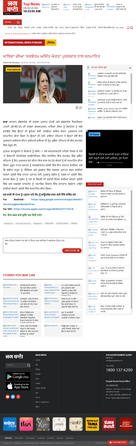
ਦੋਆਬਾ (26, 27)
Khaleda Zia (8, 224)
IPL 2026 (120, 27)
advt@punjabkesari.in (114, 361)
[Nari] (26, 424)
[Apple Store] (19, 386)
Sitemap (58, 443)
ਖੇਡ (56, 27)
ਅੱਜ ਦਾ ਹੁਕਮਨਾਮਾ (72, 27)
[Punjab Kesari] (109, 424)
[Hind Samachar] (126, 424)
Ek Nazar (94, 134)
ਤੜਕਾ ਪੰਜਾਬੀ (48, 27)
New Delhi (19, 438)
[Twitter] (13, 397)
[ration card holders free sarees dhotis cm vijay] (74, 18)
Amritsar (60, 438)
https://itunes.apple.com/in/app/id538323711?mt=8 (43, 209)
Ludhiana (41, 438)
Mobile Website (47, 443)
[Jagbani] (17, 358)
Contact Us (7, 443)
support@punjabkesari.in (120, 398)
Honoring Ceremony (23, 224)
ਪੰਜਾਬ (10, 27)
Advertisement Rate (31, 443)
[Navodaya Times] (9, 424)
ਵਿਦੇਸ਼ (20, 27)
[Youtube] (7, 397)
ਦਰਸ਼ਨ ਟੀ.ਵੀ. (91, 27)
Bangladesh (38, 224)
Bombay (50, 438)
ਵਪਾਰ (61, 27)
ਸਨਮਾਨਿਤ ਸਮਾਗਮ (62, 224)
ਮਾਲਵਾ (39, 27)
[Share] (77, 108)
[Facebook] (18, 397)
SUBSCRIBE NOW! (119, 442)
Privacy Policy (68, 443)
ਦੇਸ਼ (15, 27)
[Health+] (76, 424)
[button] (112, 67)
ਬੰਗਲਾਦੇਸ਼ (74, 224)
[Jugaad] (59, 424)
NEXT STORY (71, 251)
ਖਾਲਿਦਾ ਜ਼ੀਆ (49, 224)
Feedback (17, 443)
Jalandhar (69, 438)
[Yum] (43, 424)
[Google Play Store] (19, 376)
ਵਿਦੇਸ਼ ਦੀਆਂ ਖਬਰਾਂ (95, 185)
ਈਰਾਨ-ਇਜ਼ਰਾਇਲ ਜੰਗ (106, 27)
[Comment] (80, 108)
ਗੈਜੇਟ (82, 27)
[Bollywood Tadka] (92, 424)
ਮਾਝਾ (33, 27)
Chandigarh (30, 438)
